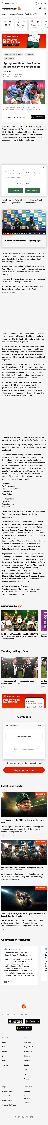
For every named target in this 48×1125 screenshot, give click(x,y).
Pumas (17, 279)
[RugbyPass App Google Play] (32, 1021)
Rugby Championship (28, 339)
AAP (9, 71)
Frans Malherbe (19, 543)
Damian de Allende (33, 524)
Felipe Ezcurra (32, 578)
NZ (25, 1074)
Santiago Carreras (11, 559)
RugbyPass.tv (29, 1047)
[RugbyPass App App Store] (15, 1021)
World (26, 1070)
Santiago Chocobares (13, 556)
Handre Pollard (14, 200)
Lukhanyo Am (16, 524)
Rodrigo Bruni (18, 511)
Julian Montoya (32, 567)
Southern (27, 1065)
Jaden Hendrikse (9, 549)
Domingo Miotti (29, 559)
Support (27, 1091)
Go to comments (12, 982)
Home (4, 1042)
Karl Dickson (15, 586)
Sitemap (5, 1065)
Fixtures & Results (15, 14)
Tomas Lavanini (8, 514)
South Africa (7, 281)
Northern (27, 1060)
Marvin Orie (7, 535)
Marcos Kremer (37, 576)
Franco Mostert (19, 462)
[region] (24, 180)
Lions (31, 336)
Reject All (16, 190)
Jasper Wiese (17, 530)
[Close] (43, 167)
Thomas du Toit (21, 535)
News (4, 14)
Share (22, 117)
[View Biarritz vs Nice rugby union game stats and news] (35, 25)
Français (27, 1079)
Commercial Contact (28, 1097)
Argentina (41, 129)
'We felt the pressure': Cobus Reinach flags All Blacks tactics (17, 953)
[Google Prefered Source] (36, 117)
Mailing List (28, 1051)
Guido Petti (32, 562)
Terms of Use (6, 1096)
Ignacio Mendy (37, 553)
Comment (10, 117)
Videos (4, 1061)
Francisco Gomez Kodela (12, 567)
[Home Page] (11, 8)
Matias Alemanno (34, 565)
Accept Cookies (32, 190)
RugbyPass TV (31, 14)
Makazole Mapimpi (10, 527)
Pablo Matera (7, 269)
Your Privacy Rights (23, 184)
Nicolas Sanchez (9, 581)
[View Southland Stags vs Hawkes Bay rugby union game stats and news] (21, 25)
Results (4, 1051)
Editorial (27, 1103)
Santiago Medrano (19, 576)
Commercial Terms (9, 1105)
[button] (45, 14)
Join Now (27, 1042)
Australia (38, 364)
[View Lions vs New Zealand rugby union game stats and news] (7, 25)
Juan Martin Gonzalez (13, 578)
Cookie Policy (7, 1100)
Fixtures (5, 1047)
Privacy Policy (7, 1091)
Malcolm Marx (34, 454)
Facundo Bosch (23, 573)
